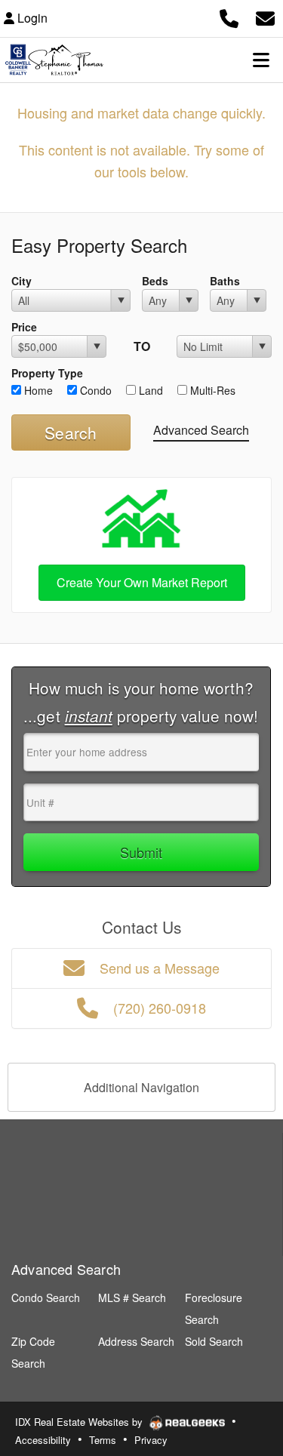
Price (24, 326)
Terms (102, 1440)
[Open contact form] (265, 16)
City (21, 280)
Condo (94, 390)
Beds (155, 280)
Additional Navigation (141, 1087)
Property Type (47, 372)
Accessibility (43, 1440)
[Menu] (261, 60)
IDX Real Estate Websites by (80, 1421)
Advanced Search (201, 430)
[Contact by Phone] (229, 16)
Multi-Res (211, 390)
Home (37, 390)
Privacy (151, 1440)
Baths (225, 280)
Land (149, 390)
